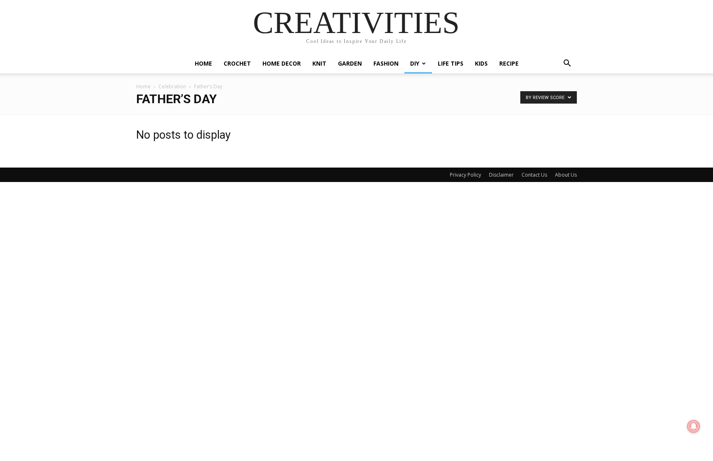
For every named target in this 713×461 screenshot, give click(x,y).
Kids (481, 63)
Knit (319, 63)
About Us (566, 174)
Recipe (509, 63)
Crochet (237, 63)
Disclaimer (501, 174)
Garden (350, 63)
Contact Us (534, 174)
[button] (567, 64)
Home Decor (281, 63)
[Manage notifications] (693, 426)
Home (203, 63)
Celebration (172, 86)
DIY (414, 63)
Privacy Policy (465, 174)
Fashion (386, 63)
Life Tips (450, 63)
